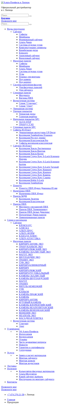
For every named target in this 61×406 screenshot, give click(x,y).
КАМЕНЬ (24, 297)
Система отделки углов (30, 45)
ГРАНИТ (23, 283)
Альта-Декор (25, 42)
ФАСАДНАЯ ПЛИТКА (31, 318)
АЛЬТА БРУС (26, 230)
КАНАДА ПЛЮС (28, 236)
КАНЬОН (24, 291)
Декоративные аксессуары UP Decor (37, 132)
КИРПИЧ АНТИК (28, 299)
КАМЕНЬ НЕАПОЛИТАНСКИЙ (36, 307)
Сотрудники (25, 350)
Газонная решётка (28, 116)
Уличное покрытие (22, 111)
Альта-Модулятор (28, 374)
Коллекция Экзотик (29, 199)
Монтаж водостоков (29, 363)
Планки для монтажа (29, 76)
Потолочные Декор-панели (32, 214)
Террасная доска (27, 114)
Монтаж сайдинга (28, 358)
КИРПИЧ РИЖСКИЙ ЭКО (33, 249)
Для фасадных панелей (30, 87)
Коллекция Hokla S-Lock (31, 180)
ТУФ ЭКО (24, 262)
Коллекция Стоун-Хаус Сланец (34, 177)
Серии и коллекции (17, 220)
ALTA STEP (25, 122)
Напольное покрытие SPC (26, 119)
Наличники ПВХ (21, 191)
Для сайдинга (26, 90)
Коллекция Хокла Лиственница (35, 148)
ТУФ (21, 289)
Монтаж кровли (27, 360)
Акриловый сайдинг (29, 55)
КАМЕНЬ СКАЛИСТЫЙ (32, 275)
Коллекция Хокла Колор (31, 153)
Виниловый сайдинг (29, 58)
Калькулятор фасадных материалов (36, 371)
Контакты (12, 382)
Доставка (11, 366)
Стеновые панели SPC (24, 127)
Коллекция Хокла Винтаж (32, 151)
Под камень (25, 79)
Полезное (12, 368)
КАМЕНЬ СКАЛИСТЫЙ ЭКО (35, 252)
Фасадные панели (22, 61)
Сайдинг (17, 31)
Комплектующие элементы (32, 47)
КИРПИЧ (24, 268)
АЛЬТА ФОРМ (26, 233)
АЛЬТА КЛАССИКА (30, 238)
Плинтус (17, 185)
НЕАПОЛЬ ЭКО (27, 315)
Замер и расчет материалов (32, 355)
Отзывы (23, 339)
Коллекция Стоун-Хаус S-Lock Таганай (39, 167)
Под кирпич (25, 82)
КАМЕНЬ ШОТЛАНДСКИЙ (34, 278)
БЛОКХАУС (25, 225)
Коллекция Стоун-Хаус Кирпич (35, 172)
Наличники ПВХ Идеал (31, 193)
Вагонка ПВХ (26, 98)
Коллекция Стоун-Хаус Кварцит (35, 169)
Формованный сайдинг (31, 39)
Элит (21, 326)
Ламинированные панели (32, 217)
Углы (21, 74)
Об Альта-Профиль (28, 331)
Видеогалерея (26, 337)
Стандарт (23, 323)
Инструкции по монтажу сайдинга (36, 379)
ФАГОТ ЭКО (26, 254)
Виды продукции (16, 29)
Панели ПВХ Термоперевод (33, 209)
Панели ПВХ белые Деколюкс (34, 212)
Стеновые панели (22, 92)
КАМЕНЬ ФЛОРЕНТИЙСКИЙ (35, 305)
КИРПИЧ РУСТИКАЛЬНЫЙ (34, 273)
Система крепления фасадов (27, 84)
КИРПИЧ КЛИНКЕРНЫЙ (32, 265)
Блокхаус (23, 53)
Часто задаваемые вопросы (32, 342)
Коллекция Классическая (31, 201)
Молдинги (24, 95)
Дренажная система (23, 108)
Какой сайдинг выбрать (31, 376)
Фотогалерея (25, 334)
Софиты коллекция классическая (35, 143)
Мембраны (24, 37)
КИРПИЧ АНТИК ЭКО (31, 244)
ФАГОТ (23, 281)
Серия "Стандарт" (28, 103)
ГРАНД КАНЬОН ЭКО (31, 246)
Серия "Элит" (26, 106)
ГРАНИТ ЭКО (26, 260)
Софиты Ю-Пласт (22, 130)
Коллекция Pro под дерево (32, 138)
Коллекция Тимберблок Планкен (35, 135)
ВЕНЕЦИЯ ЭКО (27, 313)
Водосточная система (24, 100)
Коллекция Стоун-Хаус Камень (34, 175)
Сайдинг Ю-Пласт (22, 145)
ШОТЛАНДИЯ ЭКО (29, 257)
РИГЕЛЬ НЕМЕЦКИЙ (30, 286)
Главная (11, 399)
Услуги (10, 352)
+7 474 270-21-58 (15, 394)
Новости (23, 344)
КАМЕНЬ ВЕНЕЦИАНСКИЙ (34, 310)
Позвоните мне (9, 21)
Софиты (23, 34)
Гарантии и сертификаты (31, 347)
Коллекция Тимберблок (31, 183)
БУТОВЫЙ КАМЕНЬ (30, 302)
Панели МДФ (20, 196)
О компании (13, 329)
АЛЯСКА (24, 228)
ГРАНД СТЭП (26, 124)
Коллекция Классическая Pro (33, 140)
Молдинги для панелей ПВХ (33, 207)
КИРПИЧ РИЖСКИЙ (30, 270)
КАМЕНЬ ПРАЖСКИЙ (31, 294)
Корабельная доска (28, 50)
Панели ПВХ (20, 204)
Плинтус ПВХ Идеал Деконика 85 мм (38, 188)
